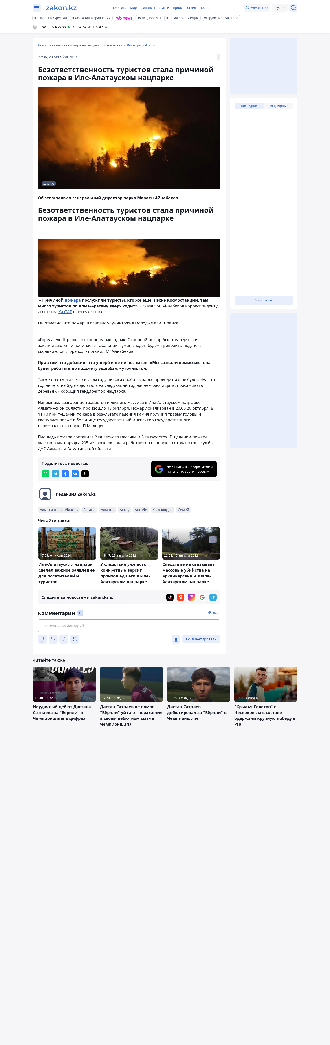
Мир (133, 7)
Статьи (163, 7)
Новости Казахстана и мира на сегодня (68, 45)
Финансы (148, 7)
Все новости (112, 45)
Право (204, 7)
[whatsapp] (46, 474)
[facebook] (65, 474)
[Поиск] (293, 8)
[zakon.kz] (61, 7)
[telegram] (55, 474)
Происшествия (184, 7)
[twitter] (85, 474)
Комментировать (201, 639)
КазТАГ (65, 311)
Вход (216, 612)
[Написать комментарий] (129, 625)
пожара (73, 300)
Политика (119, 7)
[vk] (75, 474)
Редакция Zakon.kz (141, 45)
